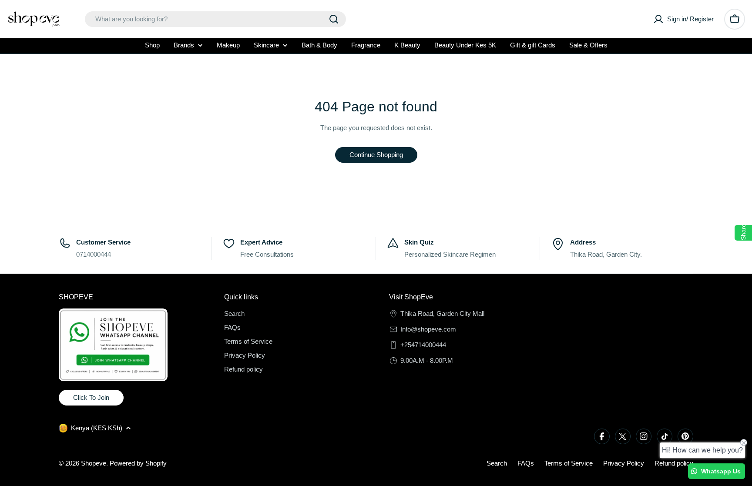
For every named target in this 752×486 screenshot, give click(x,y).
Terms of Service (568, 463)
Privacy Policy (623, 463)
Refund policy (674, 463)
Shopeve (93, 463)
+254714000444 (423, 345)
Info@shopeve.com (428, 329)
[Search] (334, 19)
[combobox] (215, 19)
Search (497, 463)
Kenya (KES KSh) (96, 428)
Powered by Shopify (138, 463)
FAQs (525, 463)
